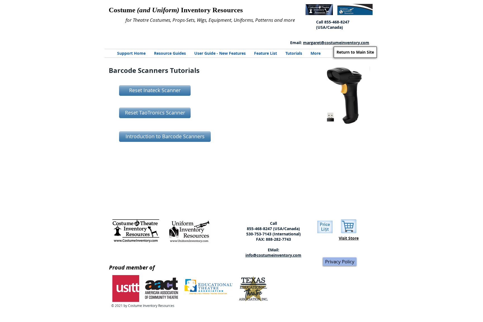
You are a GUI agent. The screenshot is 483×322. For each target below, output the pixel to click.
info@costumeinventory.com (273, 255)
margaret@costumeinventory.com (336, 42)
